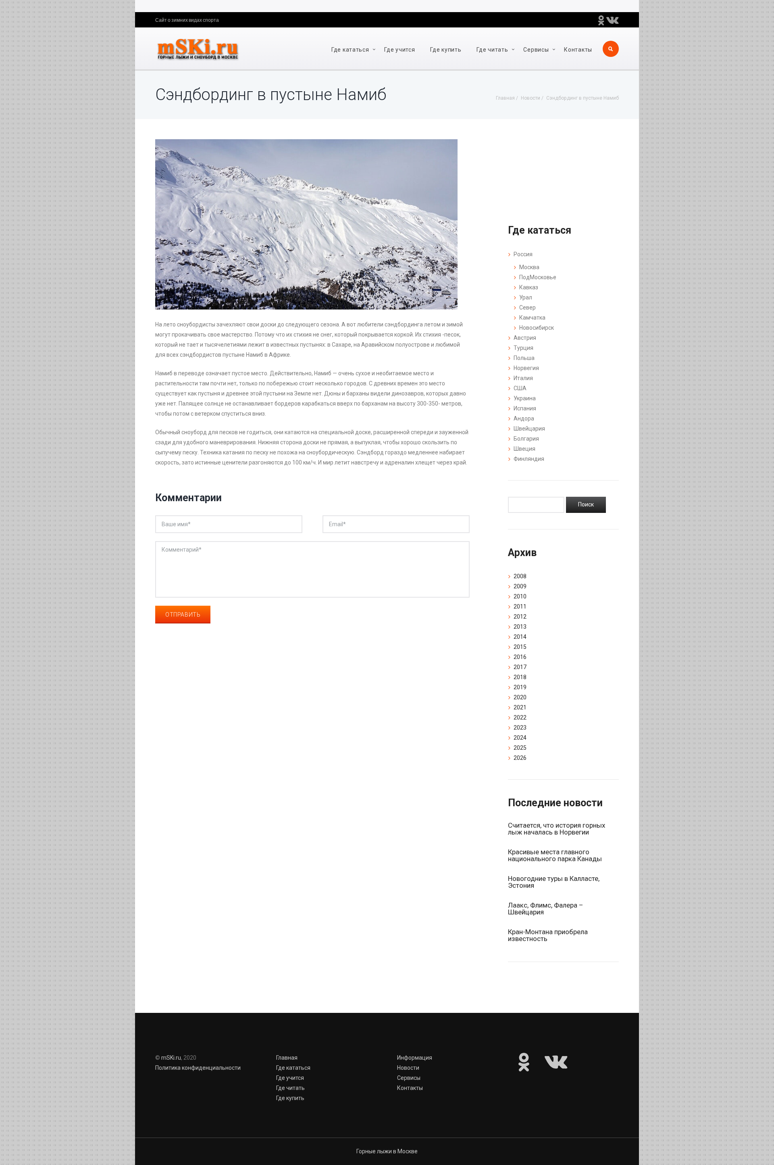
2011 (520, 606)
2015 (520, 647)
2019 (520, 687)
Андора (524, 418)
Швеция (524, 449)
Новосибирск (536, 327)
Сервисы (536, 49)
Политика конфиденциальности (198, 1068)
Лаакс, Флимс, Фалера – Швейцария (545, 908)
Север (527, 307)
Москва (529, 267)
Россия (523, 254)
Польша (524, 358)
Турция (523, 348)
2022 (520, 717)
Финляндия (529, 459)
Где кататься (350, 49)
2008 (520, 576)
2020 (520, 697)
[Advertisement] (312, 742)
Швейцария (529, 428)
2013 (520, 626)
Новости (408, 1068)
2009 (520, 586)
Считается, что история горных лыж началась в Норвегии (556, 828)
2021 (520, 707)
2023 (520, 727)
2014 (520, 637)
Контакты (578, 49)
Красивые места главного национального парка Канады (555, 855)
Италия (523, 378)
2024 (520, 737)
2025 (520, 748)
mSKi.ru (171, 1057)
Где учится (399, 49)
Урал (525, 297)
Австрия (525, 338)
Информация (414, 1057)
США (520, 388)
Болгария (526, 438)
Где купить (445, 49)
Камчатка (532, 317)
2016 (520, 657)
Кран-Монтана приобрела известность (548, 935)
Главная (287, 1057)
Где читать (492, 49)
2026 (520, 758)
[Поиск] (586, 505)
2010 (520, 596)
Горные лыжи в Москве (387, 1151)
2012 (520, 616)
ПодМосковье (537, 277)
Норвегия (526, 368)
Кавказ (528, 287)
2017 (520, 667)
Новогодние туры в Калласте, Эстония (553, 881)
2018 (520, 677)
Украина (525, 398)
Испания (525, 408)
